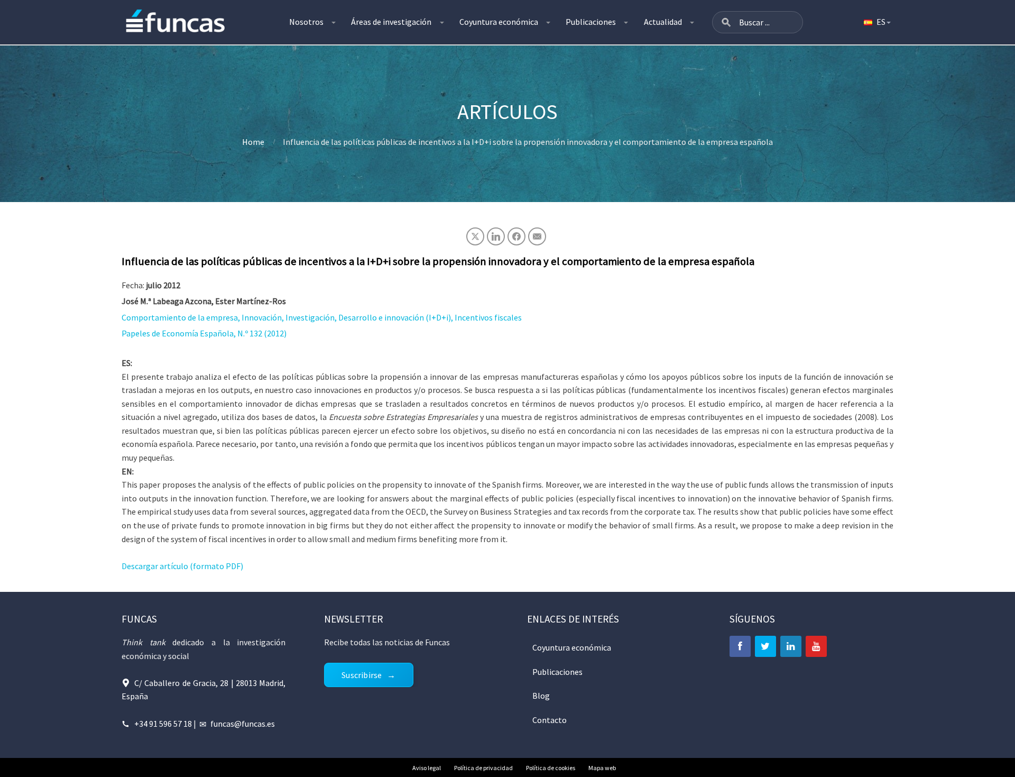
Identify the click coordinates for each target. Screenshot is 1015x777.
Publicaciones (591, 21)
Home (253, 141)
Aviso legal (426, 768)
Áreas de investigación (391, 21)
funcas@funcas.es (242, 723)
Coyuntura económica (498, 21)
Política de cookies (550, 768)
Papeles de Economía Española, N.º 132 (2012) (204, 333)
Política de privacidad (483, 768)
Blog (541, 695)
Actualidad (663, 21)
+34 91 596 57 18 (163, 723)
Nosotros (306, 21)
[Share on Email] (537, 236)
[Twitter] (765, 646)
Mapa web (602, 768)
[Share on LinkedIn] (496, 236)
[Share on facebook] (516, 236)
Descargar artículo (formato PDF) (182, 566)
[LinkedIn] (790, 646)
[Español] (876, 22)
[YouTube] (816, 646)
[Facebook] (740, 646)
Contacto (549, 720)
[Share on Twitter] (475, 236)
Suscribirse (362, 675)
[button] (726, 22)
